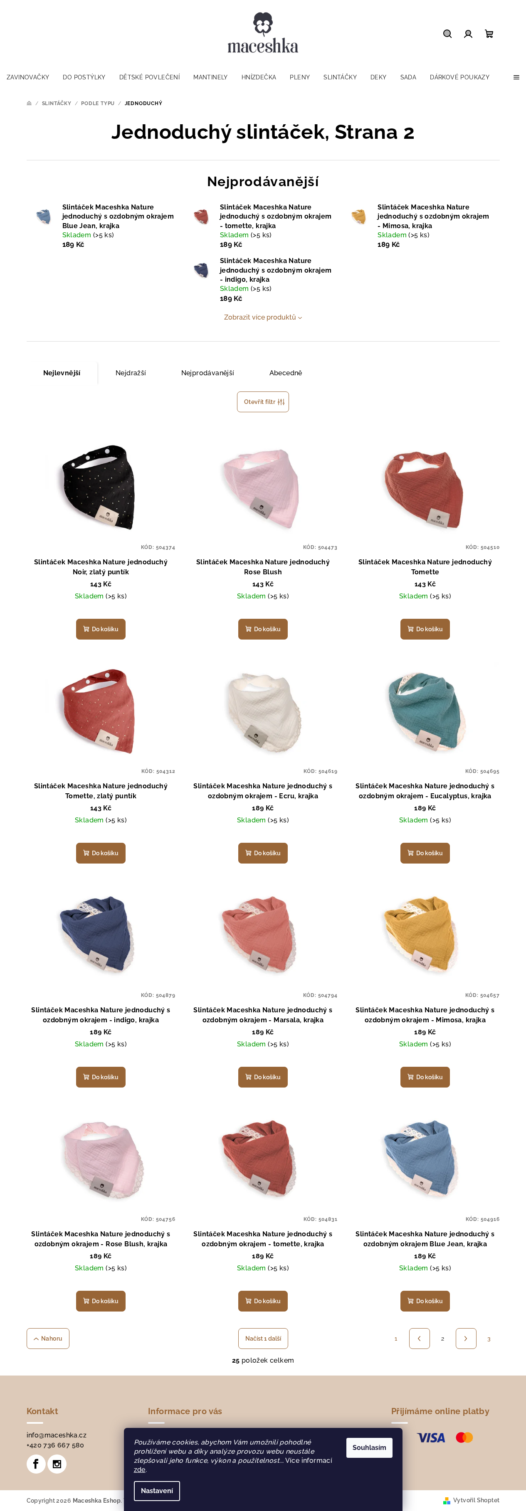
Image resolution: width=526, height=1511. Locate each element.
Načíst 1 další (263, 1338)
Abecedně (285, 373)
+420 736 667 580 (55, 1445)
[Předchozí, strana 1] (419, 1338)
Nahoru (51, 1338)
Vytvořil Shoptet (476, 1500)
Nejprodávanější (208, 373)
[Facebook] (36, 1464)
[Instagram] (57, 1464)
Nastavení (157, 1491)
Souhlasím (369, 1448)
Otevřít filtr (259, 402)
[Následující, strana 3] (466, 1338)
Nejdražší (131, 373)
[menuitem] (28, 77)
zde (140, 1470)
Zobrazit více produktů (260, 317)
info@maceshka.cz (56, 1435)
